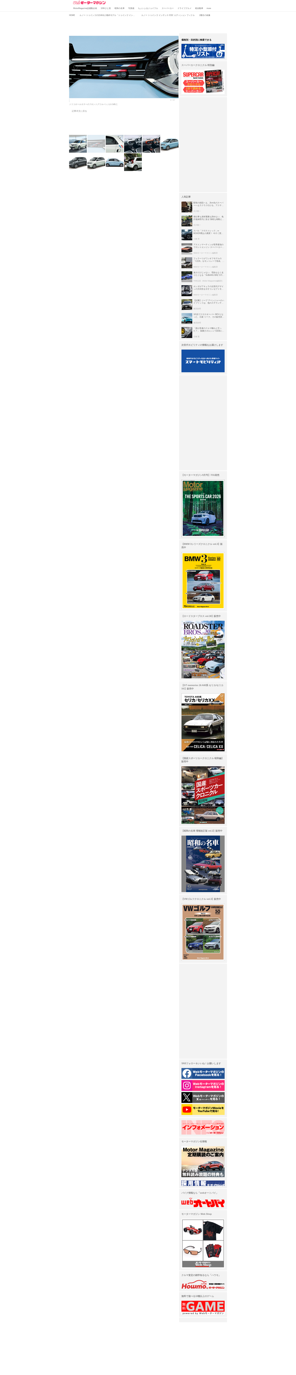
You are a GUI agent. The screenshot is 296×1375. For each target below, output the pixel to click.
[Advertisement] (148, 25)
